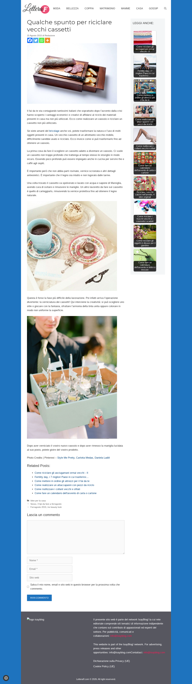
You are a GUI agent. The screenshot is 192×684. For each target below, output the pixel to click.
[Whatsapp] (41, 40)
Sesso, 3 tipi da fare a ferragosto (46, 504)
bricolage (54, 130)
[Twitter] (35, 40)
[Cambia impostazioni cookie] (6, 678)
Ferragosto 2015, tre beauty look (46, 507)
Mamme (125, 8)
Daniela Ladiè (102, 457)
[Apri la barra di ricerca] (165, 8)
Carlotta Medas (84, 457)
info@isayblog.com (121, 635)
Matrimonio (107, 8)
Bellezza (72, 8)
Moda (56, 8)
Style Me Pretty (66, 457)
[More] (47, 40)
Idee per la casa (38, 500)
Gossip (153, 8)
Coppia (89, 8)
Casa (139, 8)
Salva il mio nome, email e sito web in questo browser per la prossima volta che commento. (75, 586)
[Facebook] (30, 40)
